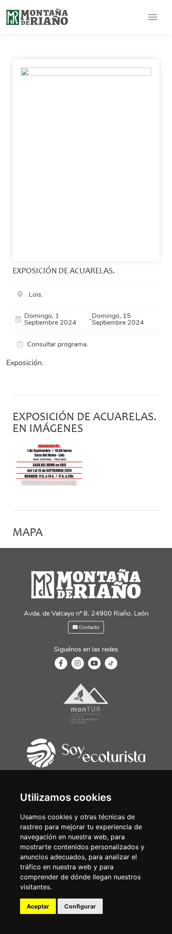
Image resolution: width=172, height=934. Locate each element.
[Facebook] (61, 663)
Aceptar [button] (38, 906)
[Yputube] (94, 663)
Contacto (88, 627)
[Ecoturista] (86, 724)
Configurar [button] (80, 906)
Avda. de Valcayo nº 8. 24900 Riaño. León (86, 613)
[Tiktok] (111, 667)
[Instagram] (77, 663)
